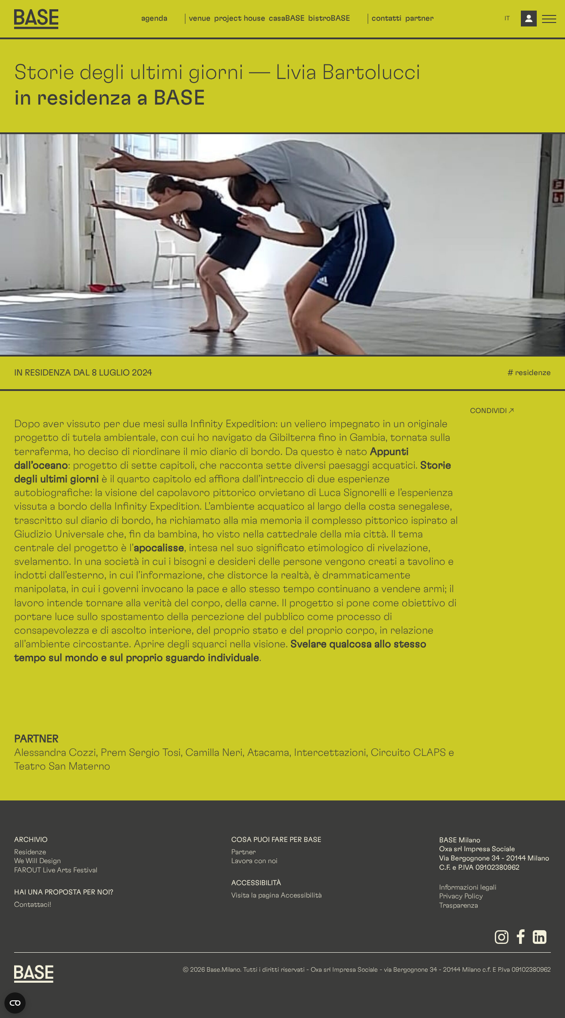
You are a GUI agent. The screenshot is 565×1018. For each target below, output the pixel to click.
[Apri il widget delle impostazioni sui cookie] (15, 1003)
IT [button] (507, 18)
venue (200, 19)
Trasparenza (458, 905)
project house (239, 19)
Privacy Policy (461, 896)
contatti (387, 19)
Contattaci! (32, 904)
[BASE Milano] (33, 973)
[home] (36, 19)
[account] (528, 22)
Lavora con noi (254, 860)
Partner (243, 852)
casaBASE (287, 19)
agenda (154, 19)
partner (419, 19)
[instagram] (502, 940)
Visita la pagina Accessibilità (276, 895)
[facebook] (522, 940)
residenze (533, 373)
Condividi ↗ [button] (492, 410)
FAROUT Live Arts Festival (56, 870)
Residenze (30, 852)
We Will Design (37, 860)
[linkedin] (541, 940)
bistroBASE (329, 19)
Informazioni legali (468, 887)
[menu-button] (549, 19)
